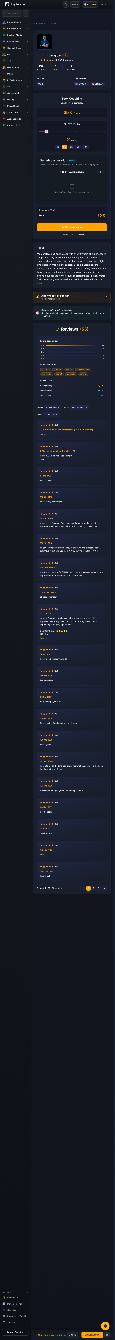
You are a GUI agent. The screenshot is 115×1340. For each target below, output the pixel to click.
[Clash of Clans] (28, 48)
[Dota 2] (28, 74)
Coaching (43, 23)
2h (64, 147)
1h (58, 147)
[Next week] (100, 172)
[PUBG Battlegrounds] (28, 80)
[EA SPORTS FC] (28, 125)
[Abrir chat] (105, 1326)
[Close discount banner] (107, 1334)
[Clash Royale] (28, 42)
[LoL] (28, 54)
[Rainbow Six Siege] (28, 35)
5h (78, 147)
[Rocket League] (28, 22)
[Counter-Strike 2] (28, 29)
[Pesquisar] (66, 4)
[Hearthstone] (28, 67)
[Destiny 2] (28, 99)
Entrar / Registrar (15, 1332)
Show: (39, 415)
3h (71, 147)
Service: (40, 408)
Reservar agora (73, 227)
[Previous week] (43, 172)
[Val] (28, 87)
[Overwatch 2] (28, 93)
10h (85, 147)
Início (35, 23)
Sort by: (66, 408)
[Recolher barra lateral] (26, 13)
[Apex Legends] (28, 119)
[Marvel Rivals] (28, 106)
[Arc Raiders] (28, 112)
